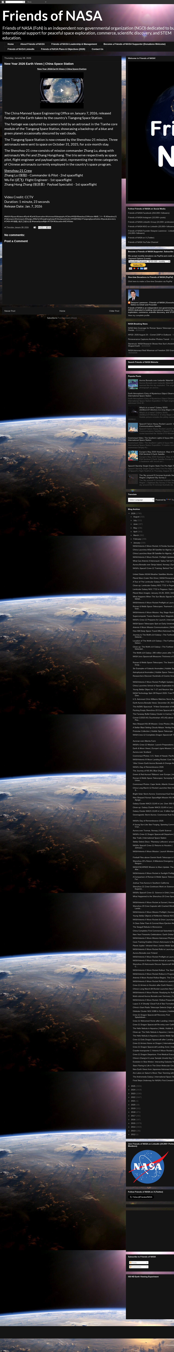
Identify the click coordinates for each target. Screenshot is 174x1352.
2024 (133, 1090)
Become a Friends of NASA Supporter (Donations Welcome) (134, 44)
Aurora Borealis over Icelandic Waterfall (156, 380)
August (136, 517)
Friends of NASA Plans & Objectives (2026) (63, 49)
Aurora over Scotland (142, 752)
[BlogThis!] (42, 227)
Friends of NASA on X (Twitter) (141, 238)
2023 (133, 1093)
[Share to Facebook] (47, 227)
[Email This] (39, 227)
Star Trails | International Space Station (149, 838)
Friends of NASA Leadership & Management (74, 44)
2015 (133, 1123)
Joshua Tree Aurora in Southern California (151, 883)
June (135, 524)
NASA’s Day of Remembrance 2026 (148, 821)
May (135, 528)
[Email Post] (34, 227)
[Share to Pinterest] (49, 227)
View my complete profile (139, 315)
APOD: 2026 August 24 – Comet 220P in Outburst (149, 335)
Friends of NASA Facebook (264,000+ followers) (149, 213)
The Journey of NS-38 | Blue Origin (148, 771)
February (137, 539)
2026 (133, 513)
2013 (133, 1131)
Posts (134, 1262)
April (135, 531)
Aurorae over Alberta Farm (144, 741)
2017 (133, 1116)
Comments (136, 1267)
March (136, 535)
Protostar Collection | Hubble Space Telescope (153, 731)
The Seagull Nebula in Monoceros (147, 927)
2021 (133, 1101)
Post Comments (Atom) (67, 318)
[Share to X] (44, 227)
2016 (133, 1119)
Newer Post (9, 311)
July (135, 520)
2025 (133, 1086)
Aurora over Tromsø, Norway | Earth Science (152, 830)
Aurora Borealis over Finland (145, 953)
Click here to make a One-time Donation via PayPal (150, 281)
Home (11, 44)
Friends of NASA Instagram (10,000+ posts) (147, 217)
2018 (133, 1112)
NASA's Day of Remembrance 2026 (148, 767)
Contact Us (97, 49)
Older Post (114, 311)
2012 (133, 1134)
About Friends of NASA (32, 44)
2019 (133, 1108)
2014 (133, 1127)
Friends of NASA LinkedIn (21, 49)
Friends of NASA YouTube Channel (143, 242)
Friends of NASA (52, 15)
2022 (133, 1097)
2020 (133, 1105)
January (137, 543)
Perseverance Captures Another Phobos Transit (148, 339)
